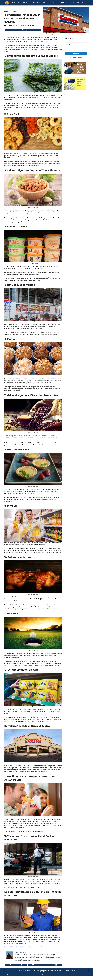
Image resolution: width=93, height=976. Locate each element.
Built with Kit (57, 490)
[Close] (66, 471)
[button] (36, 497)
